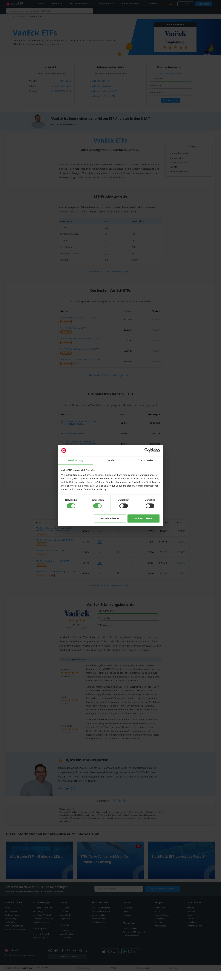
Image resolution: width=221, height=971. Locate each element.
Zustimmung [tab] (75, 460)
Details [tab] (111, 460)
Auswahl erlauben (110, 518)
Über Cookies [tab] (145, 460)
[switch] (97, 506)
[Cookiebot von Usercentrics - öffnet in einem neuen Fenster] (147, 450)
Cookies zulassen (143, 518)
